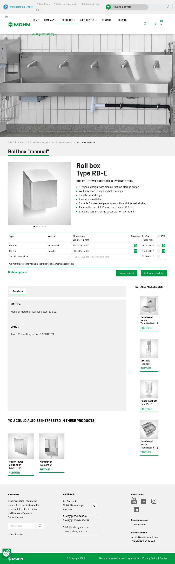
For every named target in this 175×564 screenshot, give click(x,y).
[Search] (145, 24)
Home (35, 20)
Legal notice (133, 558)
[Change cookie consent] (7, 553)
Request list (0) (45, 34)
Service (122, 20)
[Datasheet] (163, 245)
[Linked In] (136, 509)
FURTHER (14, 472)
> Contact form (138, 524)
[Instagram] (153, 501)
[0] (155, 24)
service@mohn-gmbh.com (144, 537)
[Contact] (94, 505)
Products (67, 20)
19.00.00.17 (148, 251)
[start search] (168, 7)
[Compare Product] (135, 245)
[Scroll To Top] (169, 560)
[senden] (40, 526)
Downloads (44, 4)
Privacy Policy (149, 558)
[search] (145, 24)
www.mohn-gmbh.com (76, 531)
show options (18, 272)
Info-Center (87, 20)
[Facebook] (143, 501)
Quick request (126, 273)
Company (49, 20)
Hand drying (65, 142)
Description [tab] (17, 291)
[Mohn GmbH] (19, 24)
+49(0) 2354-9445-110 (143, 540)
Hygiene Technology (44, 142)
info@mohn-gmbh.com (77, 527)
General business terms (111, 558)
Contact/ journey (90, 4)
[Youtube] (133, 501)
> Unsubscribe (15, 534)
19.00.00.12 (148, 245)
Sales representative (66, 4)
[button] (39, 10)
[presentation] (10, 195)
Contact (106, 20)
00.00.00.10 (148, 256)
